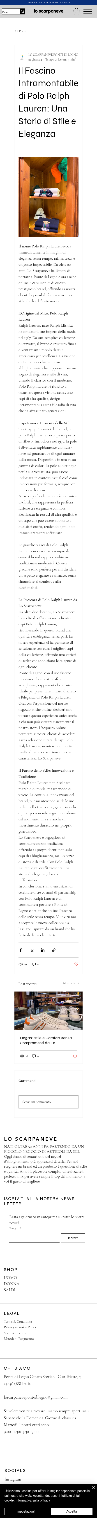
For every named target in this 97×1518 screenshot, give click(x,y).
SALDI (9, 1289)
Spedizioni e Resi (15, 1333)
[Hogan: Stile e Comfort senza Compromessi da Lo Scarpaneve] (48, 1011)
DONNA (11, 1283)
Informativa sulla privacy (33, 1500)
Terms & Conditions (18, 1321)
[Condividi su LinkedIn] (43, 950)
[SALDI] (85, 1290)
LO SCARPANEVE (32, 1139)
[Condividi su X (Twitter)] (32, 950)
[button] (76, 11)
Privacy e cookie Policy (20, 1327)
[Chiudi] (90, 1490)
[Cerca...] (22, 11)
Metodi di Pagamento (19, 1338)
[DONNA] (85, 1284)
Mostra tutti (71, 983)
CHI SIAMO (17, 1368)
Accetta (71, 1511)
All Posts (20, 31)
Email (15, 1228)
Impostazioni (25, 1511)
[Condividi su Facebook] (20, 950)
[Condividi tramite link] (54, 950)
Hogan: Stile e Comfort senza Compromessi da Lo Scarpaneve (46, 1040)
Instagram (13, 1479)
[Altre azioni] (76, 57)
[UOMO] (85, 1278)
